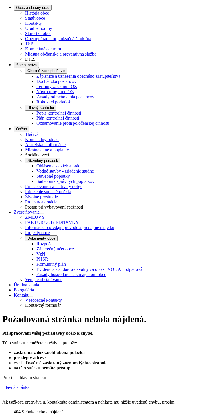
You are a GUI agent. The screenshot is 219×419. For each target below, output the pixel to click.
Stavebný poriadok (42, 160)
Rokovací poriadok (53, 101)
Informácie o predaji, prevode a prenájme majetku (69, 227)
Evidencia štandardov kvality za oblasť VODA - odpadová (89, 269)
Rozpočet (45, 243)
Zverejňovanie (27, 212)
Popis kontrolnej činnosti (58, 113)
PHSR (42, 259)
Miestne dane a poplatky (47, 149)
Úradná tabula (26, 284)
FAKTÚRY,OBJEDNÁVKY (52, 222)
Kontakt (21, 295)
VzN (40, 254)
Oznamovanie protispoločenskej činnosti (72, 123)
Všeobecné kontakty (43, 300)
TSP (29, 43)
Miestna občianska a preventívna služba (60, 54)
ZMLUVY (35, 217)
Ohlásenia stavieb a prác (58, 165)
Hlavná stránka (15, 387)
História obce (37, 13)
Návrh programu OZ (55, 91)
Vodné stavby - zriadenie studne (65, 171)
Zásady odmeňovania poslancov (65, 96)
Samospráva (26, 65)
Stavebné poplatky (53, 176)
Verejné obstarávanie (43, 279)
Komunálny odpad (42, 139)
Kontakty (33, 23)
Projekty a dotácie (41, 201)
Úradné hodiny (38, 28)
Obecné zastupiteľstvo (46, 71)
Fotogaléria (24, 289)
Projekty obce (37, 232)
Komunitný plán (51, 264)
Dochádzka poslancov (56, 81)
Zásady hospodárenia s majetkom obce (71, 274)
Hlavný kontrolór (40, 107)
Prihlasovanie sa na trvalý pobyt (53, 186)
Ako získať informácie (45, 144)
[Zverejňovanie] (42, 213)
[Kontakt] (30, 296)
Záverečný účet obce (55, 248)
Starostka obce (38, 33)
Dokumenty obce (41, 238)
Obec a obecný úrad (32, 7)
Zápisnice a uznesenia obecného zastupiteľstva (78, 76)
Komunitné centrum (43, 48)
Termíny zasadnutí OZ (56, 86)
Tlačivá (31, 134)
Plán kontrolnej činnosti (57, 118)
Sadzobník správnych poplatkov (65, 181)
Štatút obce (35, 18)
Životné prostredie (41, 196)
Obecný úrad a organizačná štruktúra (58, 38)
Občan (21, 129)
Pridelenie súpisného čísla (48, 191)
